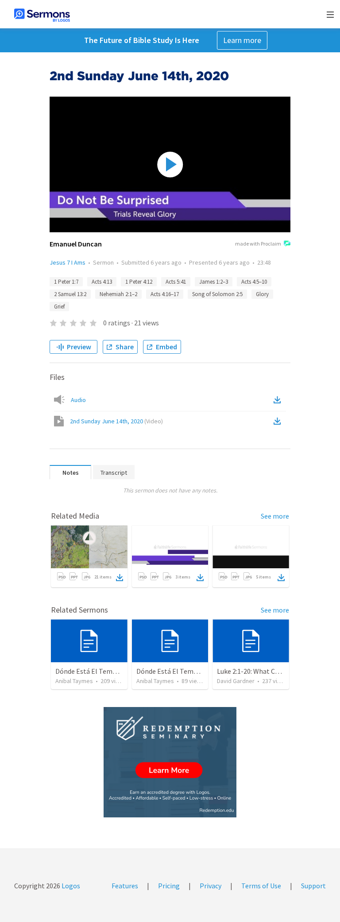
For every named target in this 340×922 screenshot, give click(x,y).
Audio (78, 400)
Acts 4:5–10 (254, 281)
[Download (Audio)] (279, 399)
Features (125, 885)
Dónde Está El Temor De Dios (180, 671)
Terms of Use (261, 885)
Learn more (242, 40)
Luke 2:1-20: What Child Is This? (264, 671)
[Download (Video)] (279, 421)
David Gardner (236, 681)
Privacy (210, 885)
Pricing (169, 885)
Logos (70, 885)
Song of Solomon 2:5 (217, 294)
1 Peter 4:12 (138, 281)
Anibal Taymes (74, 681)
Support (313, 885)
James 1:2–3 (213, 281)
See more (275, 516)
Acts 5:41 (176, 281)
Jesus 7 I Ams (67, 262)
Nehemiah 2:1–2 (118, 294)
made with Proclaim (258, 243)
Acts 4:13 (102, 281)
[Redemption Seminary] (170, 762)
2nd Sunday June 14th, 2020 (116, 421)
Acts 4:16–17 (165, 294)
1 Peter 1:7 (66, 281)
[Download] (119, 577)
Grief (59, 306)
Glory (262, 294)
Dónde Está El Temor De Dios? (100, 671)
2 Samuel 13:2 (70, 294)
